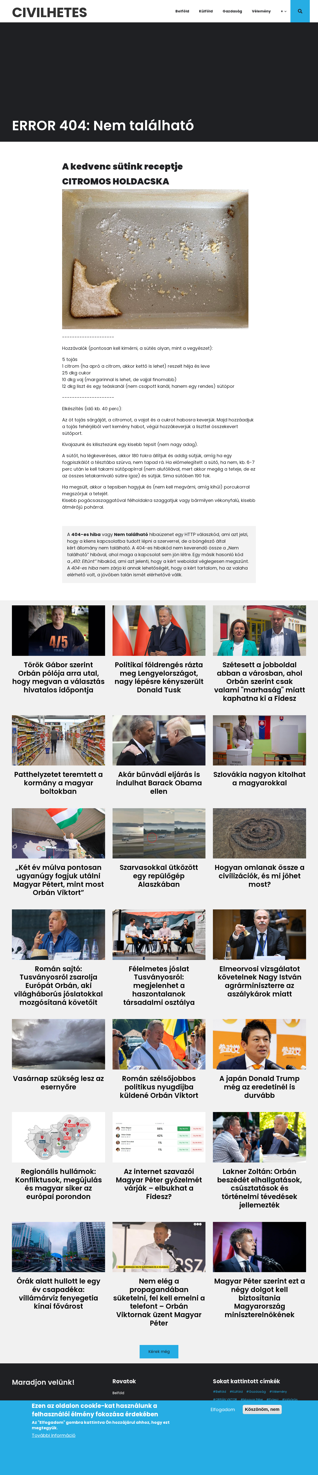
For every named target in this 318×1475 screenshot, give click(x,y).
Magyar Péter (253, 1399)
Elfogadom (223, 1409)
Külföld (206, 11)
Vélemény (261, 11)
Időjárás (291, 1399)
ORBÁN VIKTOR (226, 1399)
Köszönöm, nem (262, 1409)
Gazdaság (232, 11)
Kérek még (159, 1351)
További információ (54, 1435)
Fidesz (273, 1399)
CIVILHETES (49, 11)
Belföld (182, 11)
